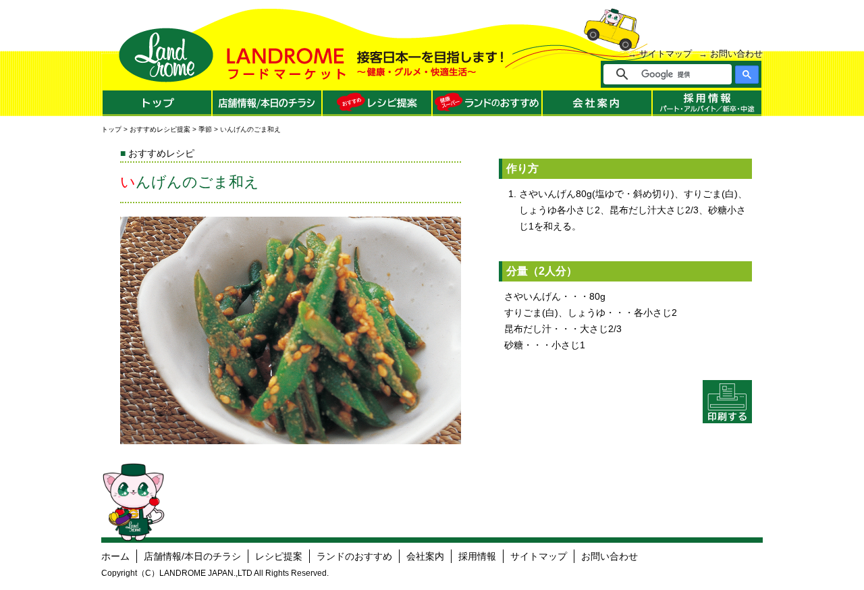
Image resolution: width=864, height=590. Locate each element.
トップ (111, 129)
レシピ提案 (278, 556)
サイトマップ (665, 54)
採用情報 (477, 556)
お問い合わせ (736, 54)
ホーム (115, 556)
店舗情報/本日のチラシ (192, 556)
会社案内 (425, 556)
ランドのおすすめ (354, 556)
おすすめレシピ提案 (160, 129)
